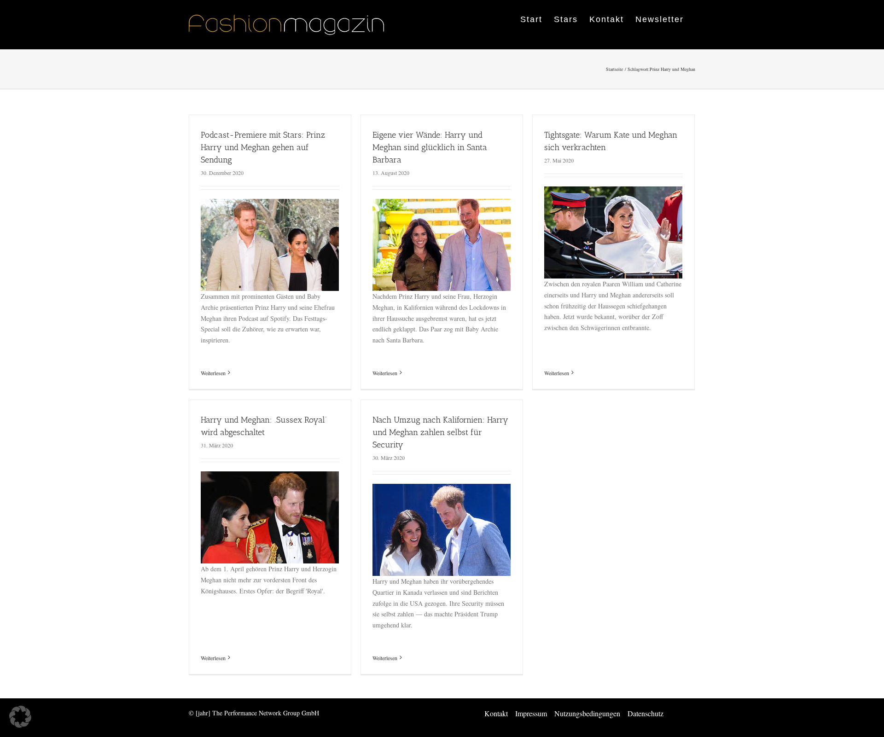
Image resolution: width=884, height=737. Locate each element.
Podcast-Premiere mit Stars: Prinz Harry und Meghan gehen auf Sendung (263, 147)
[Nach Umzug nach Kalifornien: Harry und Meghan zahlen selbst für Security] (441, 489)
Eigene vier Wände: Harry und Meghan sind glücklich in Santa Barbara (429, 147)
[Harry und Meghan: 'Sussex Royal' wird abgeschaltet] (270, 476)
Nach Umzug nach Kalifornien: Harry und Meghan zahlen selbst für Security (440, 432)
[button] (20, 716)
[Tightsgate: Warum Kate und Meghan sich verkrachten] (613, 191)
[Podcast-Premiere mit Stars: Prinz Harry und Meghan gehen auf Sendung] (270, 204)
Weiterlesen (213, 373)
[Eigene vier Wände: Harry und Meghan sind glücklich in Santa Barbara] (441, 204)
